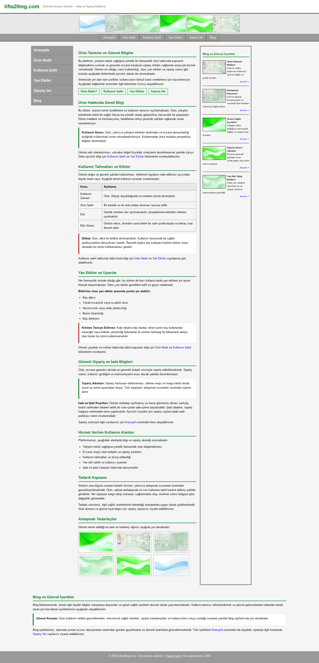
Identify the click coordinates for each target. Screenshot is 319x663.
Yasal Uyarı (173, 656)
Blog (213, 37)
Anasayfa (109, 37)
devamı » (244, 81)
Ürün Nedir (129, 37)
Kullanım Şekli (152, 37)
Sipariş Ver (196, 37)
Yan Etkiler (175, 37)
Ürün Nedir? (89, 91)
